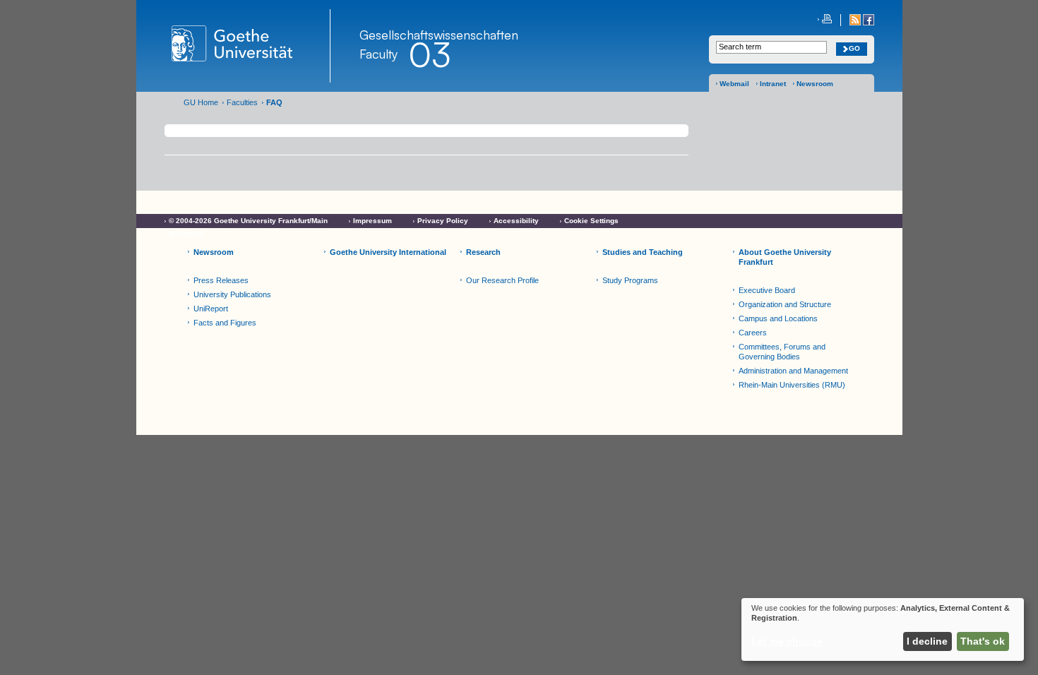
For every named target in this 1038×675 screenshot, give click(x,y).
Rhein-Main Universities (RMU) (792, 385)
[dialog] (882, 629)
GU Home (201, 102)
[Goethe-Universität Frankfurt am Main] (247, 46)
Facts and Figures (224, 322)
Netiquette (186, 233)
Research (483, 252)
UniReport (210, 308)
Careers (753, 332)
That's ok (982, 641)
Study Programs (630, 280)
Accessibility (516, 221)
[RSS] (856, 23)
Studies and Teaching (642, 252)
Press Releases (221, 280)
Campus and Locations (778, 318)
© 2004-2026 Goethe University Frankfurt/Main (248, 221)
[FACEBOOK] (868, 23)
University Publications (232, 294)
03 (429, 54)
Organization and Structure (785, 304)
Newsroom (815, 84)
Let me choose (787, 641)
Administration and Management (793, 370)
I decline (927, 641)
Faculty (378, 53)
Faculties (242, 102)
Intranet (773, 84)
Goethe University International (388, 252)
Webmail (734, 84)
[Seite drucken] (825, 20)
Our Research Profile (502, 280)
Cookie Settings (591, 221)
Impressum (372, 221)
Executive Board (767, 290)
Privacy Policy (442, 221)
